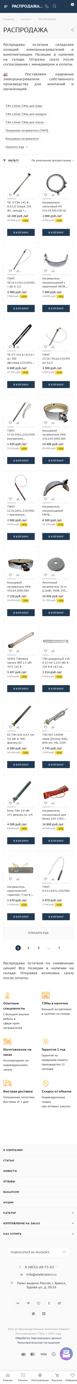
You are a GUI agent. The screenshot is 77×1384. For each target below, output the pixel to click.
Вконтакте (17, 1303)
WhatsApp (33, 1313)
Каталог (9, 1213)
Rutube (59, 1303)
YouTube (38, 1303)
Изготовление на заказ (21, 1223)
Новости (10, 1171)
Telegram (28, 1303)
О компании (13, 1150)
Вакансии (11, 1192)
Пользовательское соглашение (38, 1342)
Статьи (8, 1160)
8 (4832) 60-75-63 (39, 1267)
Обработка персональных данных (38, 1338)
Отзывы (9, 1181)
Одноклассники (49, 1303)
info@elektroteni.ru (41, 1274)
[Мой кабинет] (62, 6)
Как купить (12, 1234)
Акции (8, 1202)
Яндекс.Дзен (43, 1313)
